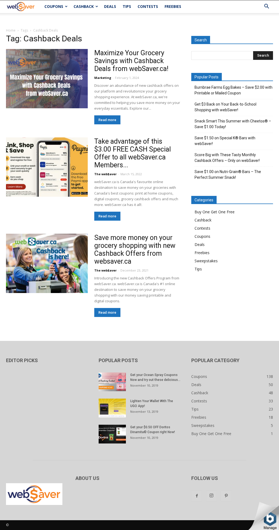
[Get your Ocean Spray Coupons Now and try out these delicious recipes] (112, 381)
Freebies (173, 6)
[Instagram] (211, 496)
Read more (107, 120)
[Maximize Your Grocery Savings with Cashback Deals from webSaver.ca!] (47, 78)
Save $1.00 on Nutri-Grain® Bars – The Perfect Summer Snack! (228, 175)
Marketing (102, 78)
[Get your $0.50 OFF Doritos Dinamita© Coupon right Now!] (112, 434)
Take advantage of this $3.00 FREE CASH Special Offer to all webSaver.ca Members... (132, 153)
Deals (110, 6)
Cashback (84, 6)
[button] (266, 7)
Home (11, 30)
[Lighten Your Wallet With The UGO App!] (112, 408)
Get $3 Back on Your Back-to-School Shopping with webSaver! (225, 107)
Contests (148, 6)
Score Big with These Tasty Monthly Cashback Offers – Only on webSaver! (227, 158)
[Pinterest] (226, 496)
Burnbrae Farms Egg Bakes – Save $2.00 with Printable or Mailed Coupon (233, 90)
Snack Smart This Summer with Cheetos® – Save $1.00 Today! (233, 124)
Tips (127, 6)
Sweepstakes (206, 260)
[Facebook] (196, 496)
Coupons (53, 6)
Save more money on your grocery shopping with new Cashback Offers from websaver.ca (134, 249)
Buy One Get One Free (215, 211)
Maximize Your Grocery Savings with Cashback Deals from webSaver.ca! (131, 61)
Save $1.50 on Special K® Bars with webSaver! (225, 141)
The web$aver (105, 174)
